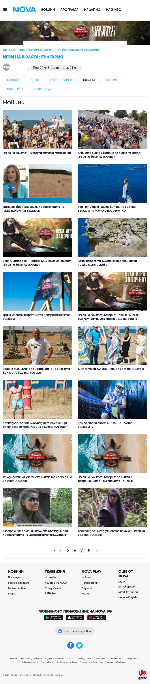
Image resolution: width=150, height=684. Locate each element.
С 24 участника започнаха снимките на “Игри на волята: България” (37, 478)
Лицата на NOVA (56, 582)
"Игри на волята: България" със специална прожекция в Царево (107, 262)
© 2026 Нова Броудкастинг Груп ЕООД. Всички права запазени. (33, 675)
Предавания (90, 582)
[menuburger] (5, 9)
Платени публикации (116, 662)
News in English (127, 597)
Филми (86, 593)
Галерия (111, 79)
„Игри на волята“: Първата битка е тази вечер (37, 152)
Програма (69, 10)
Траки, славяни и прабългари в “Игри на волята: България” (36, 316)
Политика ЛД (47, 662)
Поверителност (30, 662)
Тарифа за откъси (84, 658)
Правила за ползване (67, 662)
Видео (12, 593)
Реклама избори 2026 (31, 658)
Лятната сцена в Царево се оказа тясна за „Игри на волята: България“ (109, 154)
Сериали (87, 588)
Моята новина (17, 588)
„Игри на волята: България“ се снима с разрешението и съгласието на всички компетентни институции (106, 480)
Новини (48, 10)
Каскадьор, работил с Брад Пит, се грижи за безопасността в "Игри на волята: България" (35, 424)
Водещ (34, 79)
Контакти (116, 658)
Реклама (14, 658)
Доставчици (102, 658)
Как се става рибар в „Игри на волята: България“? (105, 424)
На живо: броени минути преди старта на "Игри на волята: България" (33, 208)
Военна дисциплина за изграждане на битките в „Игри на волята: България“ (36, 370)
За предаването (61, 79)
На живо (113, 10)
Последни (14, 577)
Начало (13, 79)
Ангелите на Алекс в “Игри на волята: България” (112, 368)
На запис (92, 10)
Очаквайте (15, 89)
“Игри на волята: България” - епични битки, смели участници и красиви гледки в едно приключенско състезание (108, 318)
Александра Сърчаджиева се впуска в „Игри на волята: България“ (111, 532)
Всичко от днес (18, 582)
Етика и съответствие (91, 662)
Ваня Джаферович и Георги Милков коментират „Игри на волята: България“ (37, 262)
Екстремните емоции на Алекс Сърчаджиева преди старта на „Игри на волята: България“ (35, 532)
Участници (42, 89)
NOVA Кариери (128, 592)
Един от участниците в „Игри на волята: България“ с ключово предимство (107, 208)
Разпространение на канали (59, 658)
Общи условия (131, 658)
